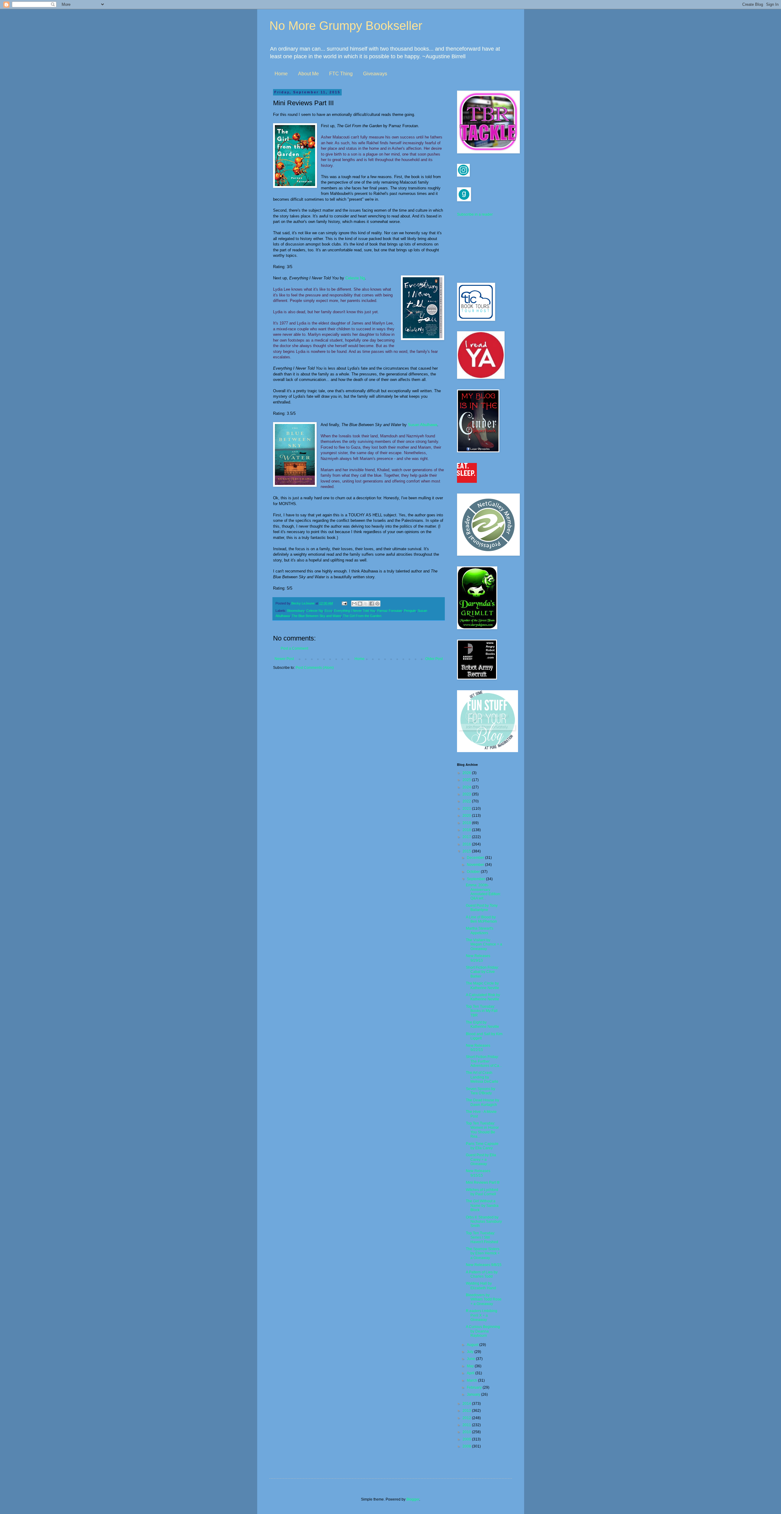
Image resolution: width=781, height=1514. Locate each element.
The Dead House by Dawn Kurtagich (482, 1102)
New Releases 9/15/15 (478, 1173)
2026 (467, 773)
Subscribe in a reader (475, 214)
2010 (467, 1432)
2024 (467, 787)
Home (281, 73)
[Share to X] (366, 604)
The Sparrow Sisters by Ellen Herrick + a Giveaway (483, 1253)
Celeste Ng (355, 278)
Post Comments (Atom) (315, 668)
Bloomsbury (295, 610)
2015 (467, 851)
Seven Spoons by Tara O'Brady (480, 1091)
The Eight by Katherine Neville (482, 1024)
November (476, 865)
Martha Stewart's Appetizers (479, 930)
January (474, 1394)
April (471, 1373)
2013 (467, 1410)
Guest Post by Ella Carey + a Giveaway (481, 1159)
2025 (467, 780)
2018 (467, 830)
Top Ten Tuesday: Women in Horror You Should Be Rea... (482, 1130)
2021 (467, 808)
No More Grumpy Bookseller (345, 25)
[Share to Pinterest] (377, 604)
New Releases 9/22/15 (478, 1047)
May (471, 1366)
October (474, 872)
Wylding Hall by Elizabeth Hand (481, 1285)
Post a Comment (294, 648)
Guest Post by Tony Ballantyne (482, 907)
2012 (467, 1418)
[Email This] (354, 604)
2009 (467, 1439)
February (475, 1387)
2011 (467, 1425)
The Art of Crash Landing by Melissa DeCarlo (482, 1077)
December (476, 858)
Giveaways (375, 73)
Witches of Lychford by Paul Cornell (482, 1192)
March (472, 1380)
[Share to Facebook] (372, 604)
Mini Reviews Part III (482, 1182)
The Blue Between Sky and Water (316, 616)
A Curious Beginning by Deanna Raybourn (483, 1331)
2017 (467, 837)
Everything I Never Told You (354, 610)
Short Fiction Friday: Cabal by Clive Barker (482, 971)
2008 (467, 1446)
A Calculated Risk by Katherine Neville (483, 997)
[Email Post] (344, 603)
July (470, 1352)
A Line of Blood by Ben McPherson (481, 919)
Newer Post (284, 659)
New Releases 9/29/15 (478, 958)
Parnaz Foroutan (389, 610)
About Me (308, 73)
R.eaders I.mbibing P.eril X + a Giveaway (481, 1315)
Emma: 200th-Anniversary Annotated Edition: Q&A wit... (483, 891)
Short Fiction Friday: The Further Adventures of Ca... (484, 1061)
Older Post (434, 659)
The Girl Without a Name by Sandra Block (482, 1205)
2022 (467, 801)
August (473, 1345)
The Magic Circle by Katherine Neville (482, 985)
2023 (467, 794)
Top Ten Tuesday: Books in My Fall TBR (482, 1010)
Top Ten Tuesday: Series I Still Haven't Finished (482, 1237)
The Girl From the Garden (362, 616)
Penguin (410, 610)
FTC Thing (341, 73)
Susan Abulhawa (422, 424)
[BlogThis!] (360, 604)
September (476, 879)
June (471, 1359)
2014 (467, 1403)
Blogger (412, 1499)
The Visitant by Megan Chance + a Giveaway (484, 944)
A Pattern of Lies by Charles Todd (482, 1274)
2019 (467, 823)
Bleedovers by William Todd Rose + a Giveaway (484, 1299)
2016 (467, 844)
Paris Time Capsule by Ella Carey (482, 1146)
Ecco (328, 610)
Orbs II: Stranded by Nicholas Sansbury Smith (484, 1221)
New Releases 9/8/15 (484, 1265)
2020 (467, 815)
